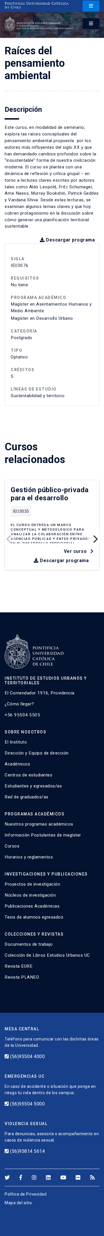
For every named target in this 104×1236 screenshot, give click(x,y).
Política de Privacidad (26, 1194)
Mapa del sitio (18, 1202)
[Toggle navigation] (91, 6)
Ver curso (76, 551)
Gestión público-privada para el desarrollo (50, 494)
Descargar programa (70, 240)
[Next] (94, 539)
